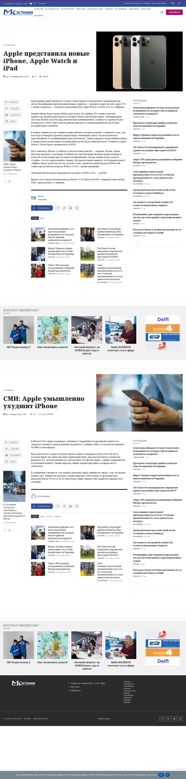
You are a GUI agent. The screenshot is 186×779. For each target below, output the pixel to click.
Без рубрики (102, 282)
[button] (162, 12)
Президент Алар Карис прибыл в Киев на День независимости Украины (110, 231)
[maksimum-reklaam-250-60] (163, 337)
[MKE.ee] (41, 76)
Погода (136, 224)
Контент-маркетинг (21, 310)
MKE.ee (45, 76)
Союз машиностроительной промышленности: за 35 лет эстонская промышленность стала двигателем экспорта (110, 272)
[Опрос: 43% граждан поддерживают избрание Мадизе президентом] (38, 271)
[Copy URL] (64, 208)
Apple (42, 218)
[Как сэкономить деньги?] (52, 330)
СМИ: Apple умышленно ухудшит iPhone (12, 167)
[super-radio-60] (163, 346)
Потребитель (9, 45)
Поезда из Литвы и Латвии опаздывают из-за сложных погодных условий (157, 231)
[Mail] (174, 718)
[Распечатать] (70, 208)
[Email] (77, 208)
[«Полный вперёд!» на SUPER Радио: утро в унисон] (86, 330)
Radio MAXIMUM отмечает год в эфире (120, 348)
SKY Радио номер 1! (19, 347)
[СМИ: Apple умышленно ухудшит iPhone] (14, 146)
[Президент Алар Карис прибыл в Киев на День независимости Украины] (87, 234)
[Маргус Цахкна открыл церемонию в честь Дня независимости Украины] (38, 254)
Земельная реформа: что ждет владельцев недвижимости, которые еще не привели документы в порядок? (61, 234)
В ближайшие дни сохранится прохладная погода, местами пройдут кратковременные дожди (157, 217)
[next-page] (9, 181)
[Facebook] (58, 208)
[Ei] (182, 775)
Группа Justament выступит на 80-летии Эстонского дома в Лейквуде (154, 191)
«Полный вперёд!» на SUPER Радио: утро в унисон (87, 350)
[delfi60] (163, 319)
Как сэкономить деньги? (52, 347)
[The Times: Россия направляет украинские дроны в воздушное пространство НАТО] (87, 254)
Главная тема (53, 243)
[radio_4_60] (163, 328)
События (100, 237)
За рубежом (137, 196)
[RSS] (180, 718)
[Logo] (37, 683)
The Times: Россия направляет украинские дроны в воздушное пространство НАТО (109, 252)
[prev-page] (5, 181)
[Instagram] (168, 718)
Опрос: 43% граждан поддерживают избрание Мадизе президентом (61, 268)
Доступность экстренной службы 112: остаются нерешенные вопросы (153, 204)
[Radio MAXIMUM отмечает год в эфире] (120, 330)
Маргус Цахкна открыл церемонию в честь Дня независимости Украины (61, 251)
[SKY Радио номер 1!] (18, 330)
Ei (167, 775)
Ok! (161, 775)
